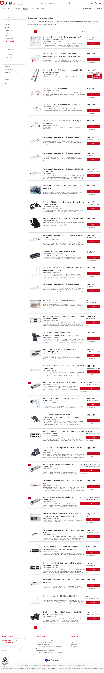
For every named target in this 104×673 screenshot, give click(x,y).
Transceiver (10, 46)
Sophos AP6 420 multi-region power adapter (59, 300)
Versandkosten (48, 665)
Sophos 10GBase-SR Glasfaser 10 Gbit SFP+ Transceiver (58, 465)
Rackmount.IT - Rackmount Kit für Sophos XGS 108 (61, 153)
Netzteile (9, 51)
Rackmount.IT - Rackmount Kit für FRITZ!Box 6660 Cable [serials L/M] (63, 580)
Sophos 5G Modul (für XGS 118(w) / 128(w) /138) (60, 596)
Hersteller (6, 79)
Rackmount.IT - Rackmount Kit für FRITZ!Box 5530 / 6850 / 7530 (64, 531)
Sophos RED (9, 30)
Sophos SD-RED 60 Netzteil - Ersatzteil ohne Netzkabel (63, 218)
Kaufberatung (17, 649)
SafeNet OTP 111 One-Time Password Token (59, 252)
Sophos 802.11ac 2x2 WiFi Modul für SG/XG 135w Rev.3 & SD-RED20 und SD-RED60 (63, 269)
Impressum (74, 644)
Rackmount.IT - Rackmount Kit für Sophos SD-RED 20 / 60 (63, 284)
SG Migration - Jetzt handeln (43, 644)
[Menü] (8, 657)
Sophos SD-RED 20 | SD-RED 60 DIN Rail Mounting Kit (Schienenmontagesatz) (62, 122)
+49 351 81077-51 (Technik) (9, 643)
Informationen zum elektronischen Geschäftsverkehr (49, 652)
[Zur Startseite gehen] (11, 3)
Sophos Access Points (11, 33)
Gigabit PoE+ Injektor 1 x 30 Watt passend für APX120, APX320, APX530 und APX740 (62, 613)
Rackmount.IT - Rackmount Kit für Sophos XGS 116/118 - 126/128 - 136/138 (63, 170)
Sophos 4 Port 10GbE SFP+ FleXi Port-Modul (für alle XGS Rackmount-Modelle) (63, 317)
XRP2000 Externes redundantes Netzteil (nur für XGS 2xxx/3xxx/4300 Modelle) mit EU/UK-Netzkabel (62, 515)
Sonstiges (10, 54)
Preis (5, 83)
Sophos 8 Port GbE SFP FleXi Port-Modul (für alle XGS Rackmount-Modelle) (62, 564)
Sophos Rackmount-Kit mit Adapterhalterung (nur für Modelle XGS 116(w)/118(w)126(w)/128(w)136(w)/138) (62, 54)
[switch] (5, 666)
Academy (7, 72)
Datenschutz (74, 641)
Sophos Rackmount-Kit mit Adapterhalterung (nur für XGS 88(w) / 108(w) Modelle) (62, 38)
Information (8, 66)
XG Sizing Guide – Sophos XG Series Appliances (48, 642)
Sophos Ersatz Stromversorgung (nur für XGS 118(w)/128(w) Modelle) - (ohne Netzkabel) (59, 350)
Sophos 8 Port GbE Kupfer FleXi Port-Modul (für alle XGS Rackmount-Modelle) (63, 432)
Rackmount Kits (11, 49)
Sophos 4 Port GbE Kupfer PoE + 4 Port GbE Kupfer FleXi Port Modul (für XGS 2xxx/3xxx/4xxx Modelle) (63, 547)
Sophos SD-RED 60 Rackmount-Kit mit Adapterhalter (62, 105)
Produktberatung (97, 77)
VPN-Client (8, 57)
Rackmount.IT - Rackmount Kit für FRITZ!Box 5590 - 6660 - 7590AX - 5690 (64, 367)
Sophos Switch (9, 38)
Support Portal (9, 69)
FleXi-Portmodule (11, 44)
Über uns (73, 639)
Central (7, 21)
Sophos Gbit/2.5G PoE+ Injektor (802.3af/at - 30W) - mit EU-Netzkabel (62, 449)
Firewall (7, 18)
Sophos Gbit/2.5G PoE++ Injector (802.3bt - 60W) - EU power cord (62, 186)
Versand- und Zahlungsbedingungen (45, 650)
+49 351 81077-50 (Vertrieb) (9, 641)
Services (7, 63)
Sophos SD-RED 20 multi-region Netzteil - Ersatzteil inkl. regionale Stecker (63, 203)
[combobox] (54, 3)
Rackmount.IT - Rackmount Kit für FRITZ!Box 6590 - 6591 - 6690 (64, 482)
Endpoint (7, 24)
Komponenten (10, 41)
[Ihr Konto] (92, 3)
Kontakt (38, 648)
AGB (72, 642)
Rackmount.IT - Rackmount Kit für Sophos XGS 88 (61, 137)
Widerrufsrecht (75, 646)
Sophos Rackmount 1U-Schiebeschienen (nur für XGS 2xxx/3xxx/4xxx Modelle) (62, 71)
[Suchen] (69, 3)
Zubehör (7, 27)
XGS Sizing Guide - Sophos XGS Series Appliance (48, 641)
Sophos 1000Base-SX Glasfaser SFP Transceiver (60, 382)
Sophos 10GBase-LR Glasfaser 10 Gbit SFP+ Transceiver (58, 498)
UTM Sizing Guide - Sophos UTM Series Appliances (49, 646)
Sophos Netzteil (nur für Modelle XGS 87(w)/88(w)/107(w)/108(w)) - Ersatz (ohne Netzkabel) (62, 334)
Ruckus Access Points (11, 36)
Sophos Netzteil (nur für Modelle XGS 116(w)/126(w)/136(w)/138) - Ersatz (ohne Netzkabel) (61, 416)
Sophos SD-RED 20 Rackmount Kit (55, 89)
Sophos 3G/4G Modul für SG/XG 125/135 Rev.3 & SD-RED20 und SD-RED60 (61, 399)
